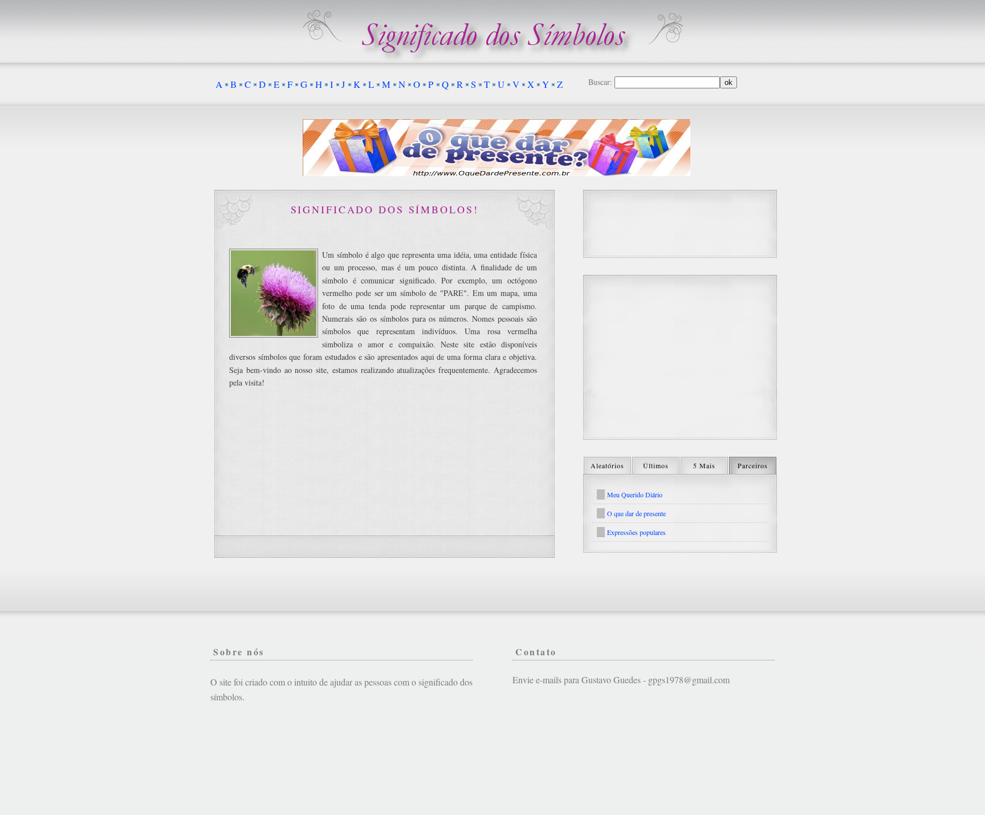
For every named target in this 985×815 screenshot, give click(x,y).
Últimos (656, 465)
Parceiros (753, 465)
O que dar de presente (636, 513)
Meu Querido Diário (634, 494)
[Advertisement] (680, 357)
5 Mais (704, 465)
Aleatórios (607, 465)
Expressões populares (636, 532)
